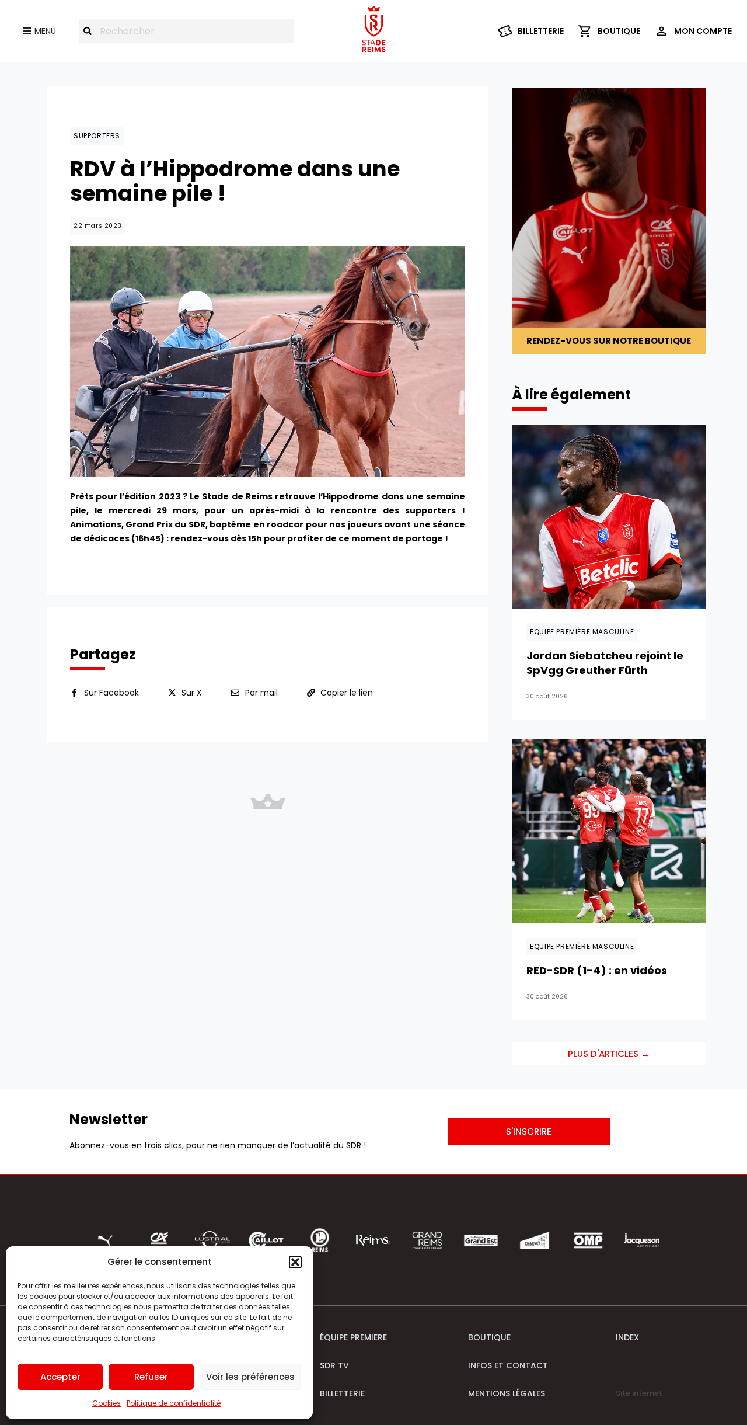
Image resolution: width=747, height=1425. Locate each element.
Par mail (261, 692)
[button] (295, 1262)
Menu (45, 31)
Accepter (60, 1377)
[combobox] (186, 31)
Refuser (151, 1377)
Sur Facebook (111, 692)
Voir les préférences (250, 1377)
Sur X (191, 692)
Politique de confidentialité (174, 1403)
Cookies (106, 1403)
